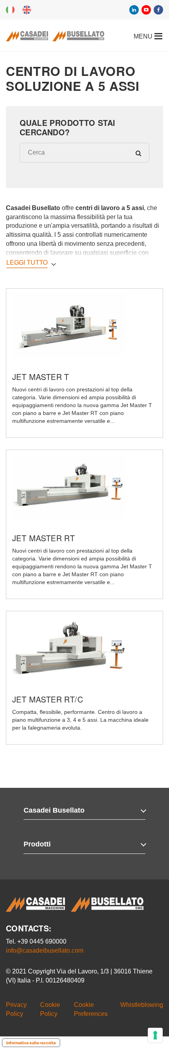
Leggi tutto (27, 262)
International (26, 10)
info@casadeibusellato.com (44, 950)
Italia (10, 10)
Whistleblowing (141, 1004)
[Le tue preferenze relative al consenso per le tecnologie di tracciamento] (155, 1035)
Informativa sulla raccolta (31, 1042)
